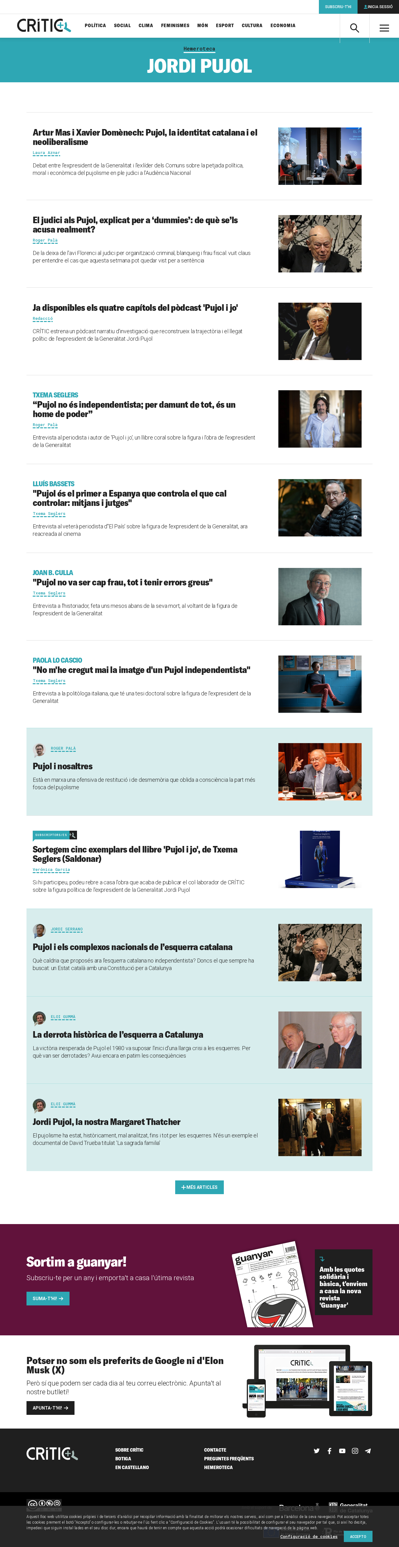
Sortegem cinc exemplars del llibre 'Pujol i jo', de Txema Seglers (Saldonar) (135, 853)
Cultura (252, 25)
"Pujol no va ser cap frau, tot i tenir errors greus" (123, 578)
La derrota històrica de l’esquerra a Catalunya (118, 1034)
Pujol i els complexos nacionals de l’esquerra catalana (133, 946)
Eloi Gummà (63, 1016)
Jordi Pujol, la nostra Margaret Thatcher (106, 1121)
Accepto (358, 1536)
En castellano (132, 1467)
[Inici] (52, 1454)
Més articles (202, 1187)
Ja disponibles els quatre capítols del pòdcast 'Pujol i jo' (135, 307)
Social (122, 25)
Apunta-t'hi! (47, 1407)
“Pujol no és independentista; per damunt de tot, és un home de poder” (134, 405)
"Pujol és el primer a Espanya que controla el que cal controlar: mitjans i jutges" (129, 493)
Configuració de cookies (309, 1536)
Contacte (215, 1450)
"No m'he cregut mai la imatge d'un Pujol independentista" (141, 665)
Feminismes (175, 25)
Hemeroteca (199, 48)
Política (95, 25)
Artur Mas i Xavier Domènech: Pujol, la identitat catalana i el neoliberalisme (145, 137)
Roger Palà (63, 748)
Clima (146, 25)
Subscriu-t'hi (338, 7)
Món (202, 25)
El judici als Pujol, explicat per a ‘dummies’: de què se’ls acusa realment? (135, 224)
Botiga (123, 1459)
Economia (283, 25)
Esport (225, 25)
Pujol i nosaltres (63, 765)
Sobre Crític (129, 1450)
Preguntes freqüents (229, 1459)
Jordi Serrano (67, 929)
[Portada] (44, 26)
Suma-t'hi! (45, 1298)
